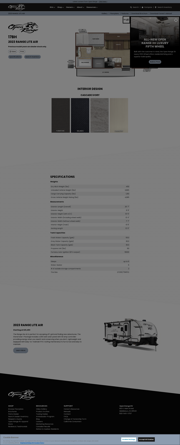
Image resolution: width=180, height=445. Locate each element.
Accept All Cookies (146, 439)
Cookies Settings (128, 439)
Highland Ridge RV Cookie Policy (32, 443)
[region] (90, 439)
